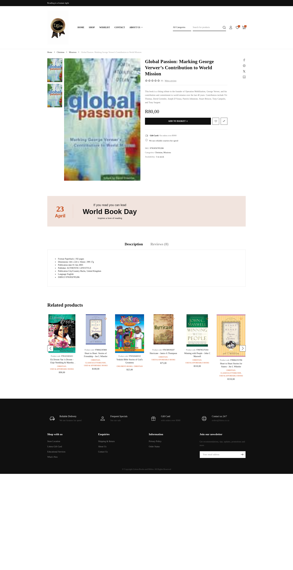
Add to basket (177, 121)
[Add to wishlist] (51, 62)
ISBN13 (61, 277)
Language (62, 274)
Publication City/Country (69, 271)
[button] (50, 348)
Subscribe (242, 454)
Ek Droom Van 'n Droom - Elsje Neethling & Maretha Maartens (62, 362)
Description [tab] (134, 244)
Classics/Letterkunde (95, 363)
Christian (60, 52)
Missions (72, 52)
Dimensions (63, 262)
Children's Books (124, 366)
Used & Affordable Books (62, 369)
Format (61, 259)
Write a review (170, 80)
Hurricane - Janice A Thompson (163, 353)
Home (49, 52)
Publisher (62, 268)
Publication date (65, 265)
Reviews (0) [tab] (159, 244)
